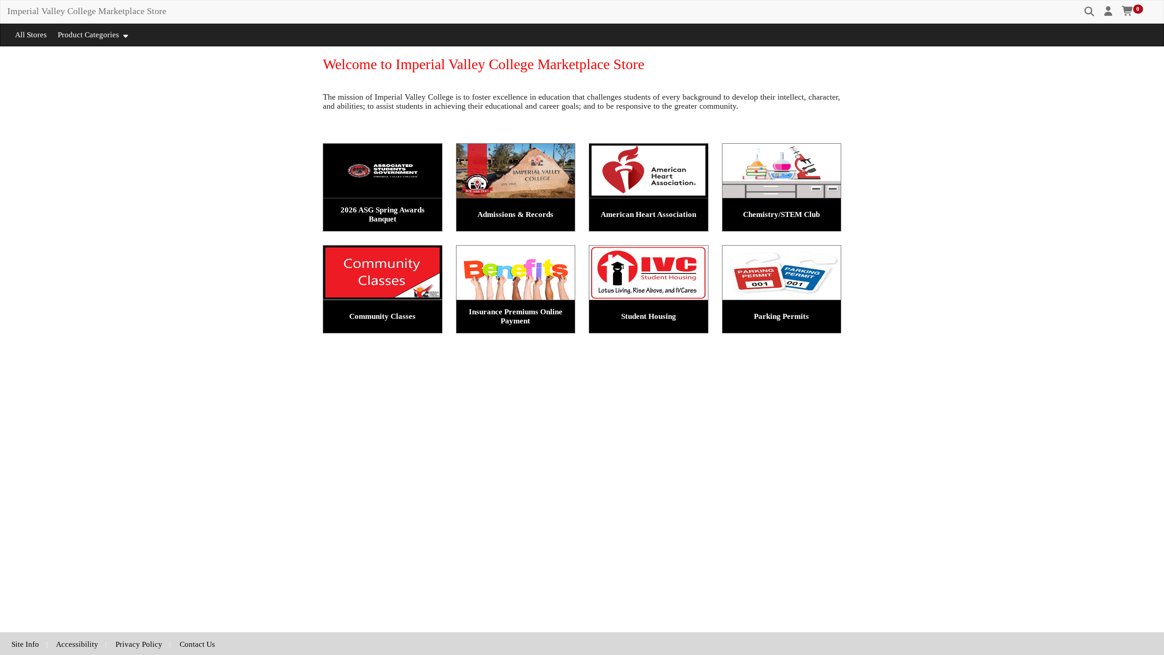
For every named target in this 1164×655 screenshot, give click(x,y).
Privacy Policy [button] (138, 644)
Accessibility (77, 644)
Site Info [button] (25, 644)
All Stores (31, 34)
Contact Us (197, 644)
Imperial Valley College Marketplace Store (86, 11)
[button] (1109, 11)
